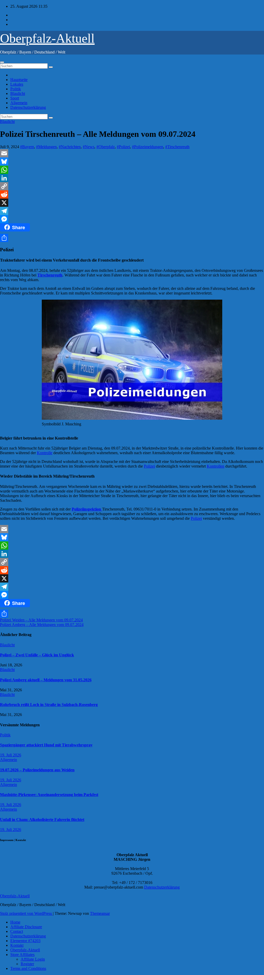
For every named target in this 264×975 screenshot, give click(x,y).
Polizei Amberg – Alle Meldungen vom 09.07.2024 (42, 624)
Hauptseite (19, 79)
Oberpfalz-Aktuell (47, 38)
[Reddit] (132, 194)
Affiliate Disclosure (26, 927)
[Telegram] (132, 211)
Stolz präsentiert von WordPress (26, 913)
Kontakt (16, 945)
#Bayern (27, 147)
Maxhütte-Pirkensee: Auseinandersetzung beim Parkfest (49, 794)
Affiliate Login (33, 959)
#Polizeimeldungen (147, 147)
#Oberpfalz (105, 147)
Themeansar (100, 913)
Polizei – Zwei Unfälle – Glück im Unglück (37, 655)
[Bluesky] (132, 161)
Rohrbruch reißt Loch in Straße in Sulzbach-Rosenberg (49, 704)
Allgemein (18, 103)
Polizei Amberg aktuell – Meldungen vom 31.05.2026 (46, 680)
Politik (15, 89)
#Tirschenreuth (177, 147)
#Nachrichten (70, 147)
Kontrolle (44, 453)
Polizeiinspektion (87, 509)
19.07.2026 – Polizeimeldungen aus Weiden (37, 770)
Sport (14, 98)
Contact (16, 931)
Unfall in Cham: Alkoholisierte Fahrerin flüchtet (42, 819)
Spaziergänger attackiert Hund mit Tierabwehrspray (46, 745)
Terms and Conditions (28, 968)
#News (88, 147)
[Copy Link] (132, 186)
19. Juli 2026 (10, 755)
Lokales (16, 84)
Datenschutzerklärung (28, 107)
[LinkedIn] (132, 178)
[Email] (132, 153)
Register (27, 964)
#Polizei (123, 147)
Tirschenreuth (49, 275)
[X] (132, 203)
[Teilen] (132, 238)
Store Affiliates (22, 954)
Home (15, 922)
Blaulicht (17, 93)
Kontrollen (215, 466)
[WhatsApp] (132, 170)
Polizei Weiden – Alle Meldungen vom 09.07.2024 (41, 620)
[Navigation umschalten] (2, 62)
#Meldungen (46, 147)
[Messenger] (132, 219)
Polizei (149, 466)
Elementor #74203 (25, 940)
